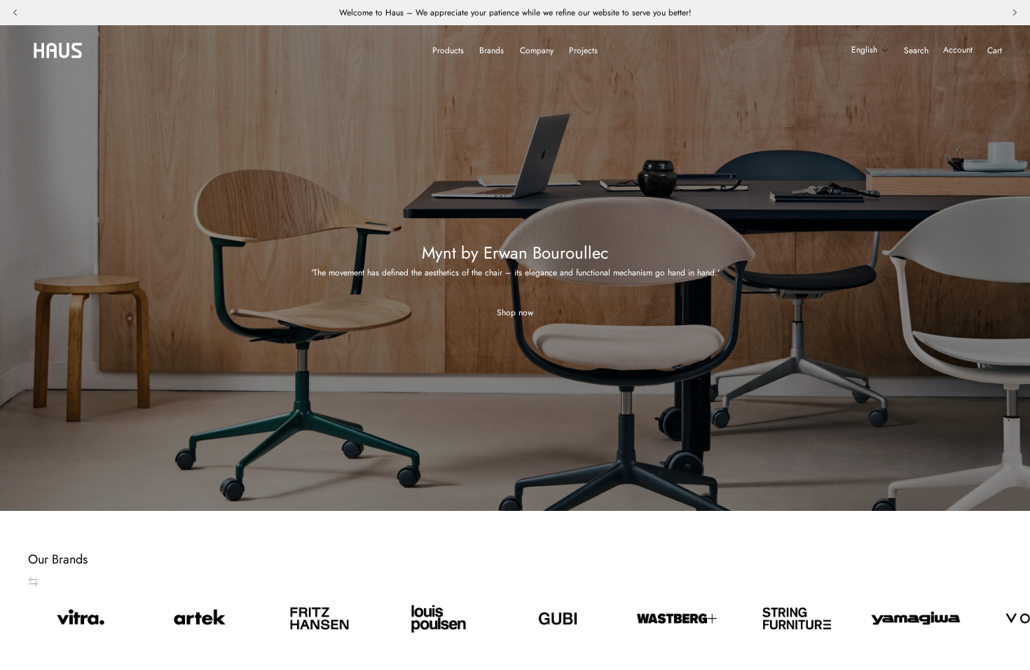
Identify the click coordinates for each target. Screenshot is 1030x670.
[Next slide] (986, 618)
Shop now (515, 312)
